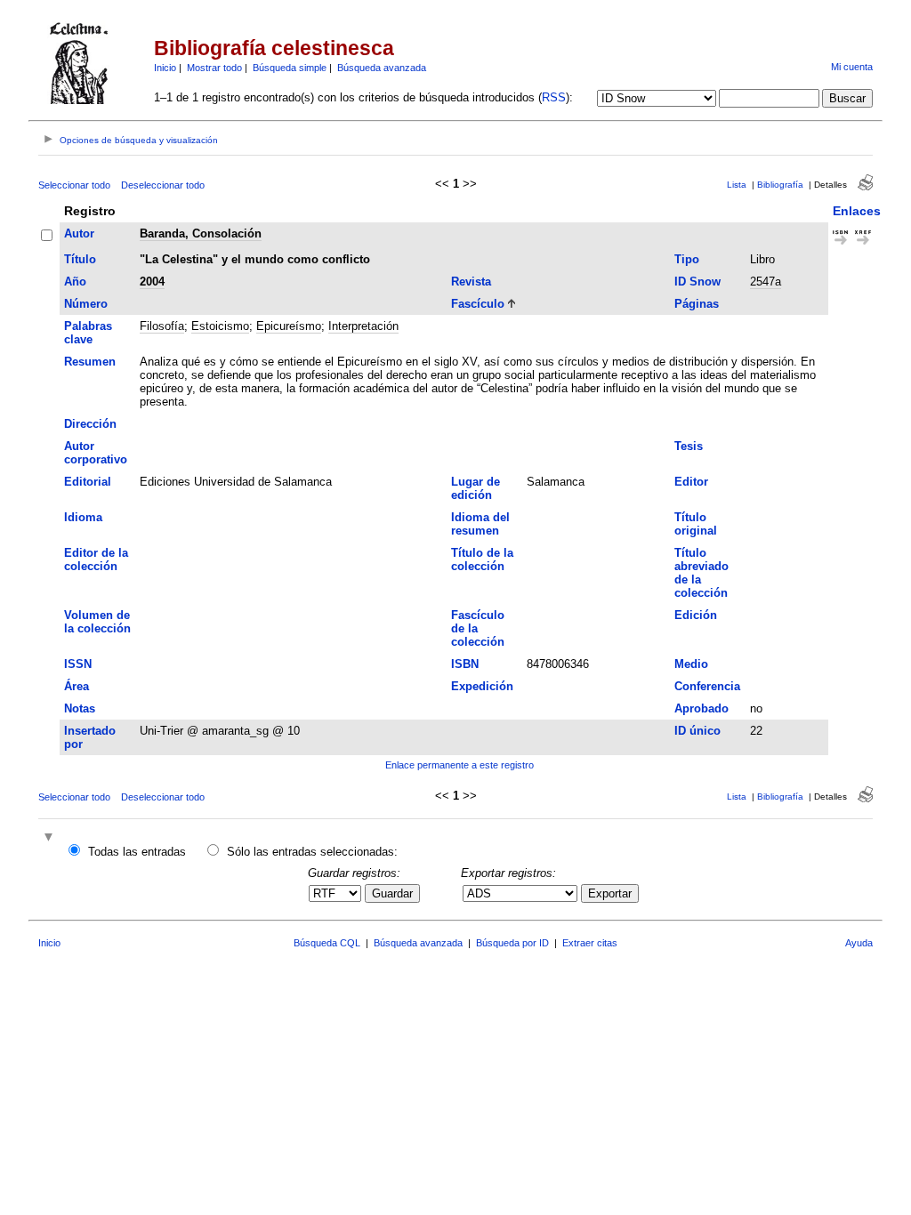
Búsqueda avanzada (381, 67)
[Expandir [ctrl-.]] (50, 838)
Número (86, 303)
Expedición (482, 686)
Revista (471, 281)
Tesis (688, 446)
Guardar (392, 893)
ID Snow (697, 281)
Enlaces (857, 211)
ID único (697, 730)
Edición (695, 615)
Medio (691, 664)
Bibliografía (780, 184)
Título (80, 259)
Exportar (610, 893)
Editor (691, 481)
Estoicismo (220, 326)
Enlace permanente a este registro (459, 765)
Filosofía (162, 326)
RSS (554, 97)
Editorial (87, 481)
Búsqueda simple (290, 67)
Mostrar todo (214, 67)
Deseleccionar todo (163, 185)
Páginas (696, 303)
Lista (736, 184)
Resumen (90, 361)
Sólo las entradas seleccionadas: (312, 851)
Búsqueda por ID (512, 942)
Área (76, 686)
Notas (79, 708)
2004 (152, 281)
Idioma (83, 517)
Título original (695, 524)
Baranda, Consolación (201, 233)
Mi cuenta (852, 66)
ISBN (465, 664)
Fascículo (477, 303)
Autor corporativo (95, 452)
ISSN (78, 664)
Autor (79, 233)
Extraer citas (589, 942)
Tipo (686, 259)
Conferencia (707, 686)
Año (75, 281)
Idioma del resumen (480, 524)
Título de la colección (482, 559)
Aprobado (701, 708)
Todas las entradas (137, 851)
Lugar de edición (475, 488)
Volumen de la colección (97, 621)
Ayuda (859, 942)
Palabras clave (88, 332)
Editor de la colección (96, 559)
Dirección (90, 423)
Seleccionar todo (74, 185)
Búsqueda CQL (327, 942)
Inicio (165, 67)
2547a (765, 281)
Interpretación (363, 326)
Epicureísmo (288, 326)
